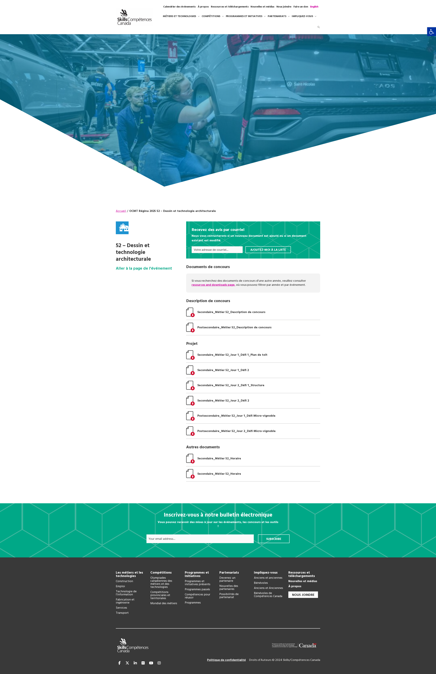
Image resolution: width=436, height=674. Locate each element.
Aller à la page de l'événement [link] (144, 269)
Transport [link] (122, 613)
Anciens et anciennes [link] (268, 578)
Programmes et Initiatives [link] (197, 574)
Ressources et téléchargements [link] (301, 574)
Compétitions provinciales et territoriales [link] (160, 595)
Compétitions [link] (161, 572)
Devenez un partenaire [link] (227, 579)
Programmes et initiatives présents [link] (197, 583)
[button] (198, 16)
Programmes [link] (193, 602)
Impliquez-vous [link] (266, 572)
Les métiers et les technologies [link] (129, 574)
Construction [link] (124, 581)
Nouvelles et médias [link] (302, 581)
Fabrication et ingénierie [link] (125, 601)
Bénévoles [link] (261, 583)
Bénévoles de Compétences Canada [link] (268, 595)
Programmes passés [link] (197, 589)
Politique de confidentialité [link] (226, 660)
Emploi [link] (120, 586)
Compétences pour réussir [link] (197, 596)
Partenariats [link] (229, 572)
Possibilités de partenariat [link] (229, 596)
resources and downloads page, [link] (213, 285)
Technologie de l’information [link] (126, 593)
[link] (431, 31)
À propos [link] (294, 586)
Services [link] (121, 607)
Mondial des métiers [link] (163, 603)
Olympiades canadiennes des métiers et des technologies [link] (161, 582)
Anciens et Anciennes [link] (268, 588)
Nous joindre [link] (303, 595)
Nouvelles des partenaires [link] (228, 588)
